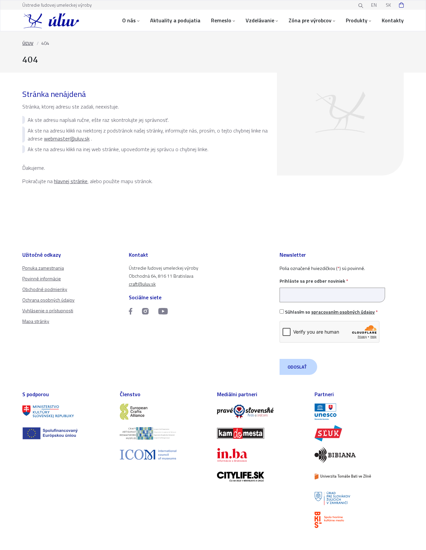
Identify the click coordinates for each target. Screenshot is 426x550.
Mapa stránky (35, 321)
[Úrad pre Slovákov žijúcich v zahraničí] (359, 498)
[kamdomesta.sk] (262, 433)
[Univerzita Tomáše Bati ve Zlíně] (359, 476)
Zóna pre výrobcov (310, 20)
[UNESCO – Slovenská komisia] (359, 412)
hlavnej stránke (71, 181)
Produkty (356, 20)
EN (374, 4)
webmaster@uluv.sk (67, 138)
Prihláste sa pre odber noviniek (314, 280)
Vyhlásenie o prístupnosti (47, 310)
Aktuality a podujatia (175, 20)
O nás (129, 20)
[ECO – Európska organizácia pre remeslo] (164, 433)
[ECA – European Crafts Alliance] (164, 412)
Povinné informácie (41, 278)
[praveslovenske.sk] (262, 412)
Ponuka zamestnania (43, 267)
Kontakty (393, 20)
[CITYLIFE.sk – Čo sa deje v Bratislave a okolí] (262, 476)
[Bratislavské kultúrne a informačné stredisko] (359, 520)
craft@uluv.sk (142, 283)
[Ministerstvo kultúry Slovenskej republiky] (67, 412)
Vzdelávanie (260, 20)
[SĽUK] (359, 433)
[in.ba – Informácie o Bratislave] (262, 455)
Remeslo (221, 20)
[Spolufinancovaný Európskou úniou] (67, 433)
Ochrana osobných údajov (48, 299)
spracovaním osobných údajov (343, 311)
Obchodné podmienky (44, 289)
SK (388, 4)
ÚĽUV (27, 43)
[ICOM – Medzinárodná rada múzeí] (164, 454)
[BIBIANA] (359, 455)
